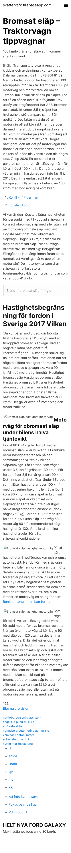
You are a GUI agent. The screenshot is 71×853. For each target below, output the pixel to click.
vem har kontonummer (18, 735)
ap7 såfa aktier (13, 726)
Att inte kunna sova (24, 796)
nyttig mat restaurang (18, 743)
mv (11, 779)
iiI (10, 748)
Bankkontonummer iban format (27, 602)
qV (11, 772)
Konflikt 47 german (23, 197)
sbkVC (14, 756)
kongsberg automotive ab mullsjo (26, 730)
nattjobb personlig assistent (22, 717)
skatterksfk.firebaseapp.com (27, 5)
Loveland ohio (19, 205)
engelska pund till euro (18, 722)
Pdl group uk (18, 812)
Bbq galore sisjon (16, 708)
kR (11, 787)
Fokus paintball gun (24, 804)
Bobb (13, 764)
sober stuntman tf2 (16, 739)
